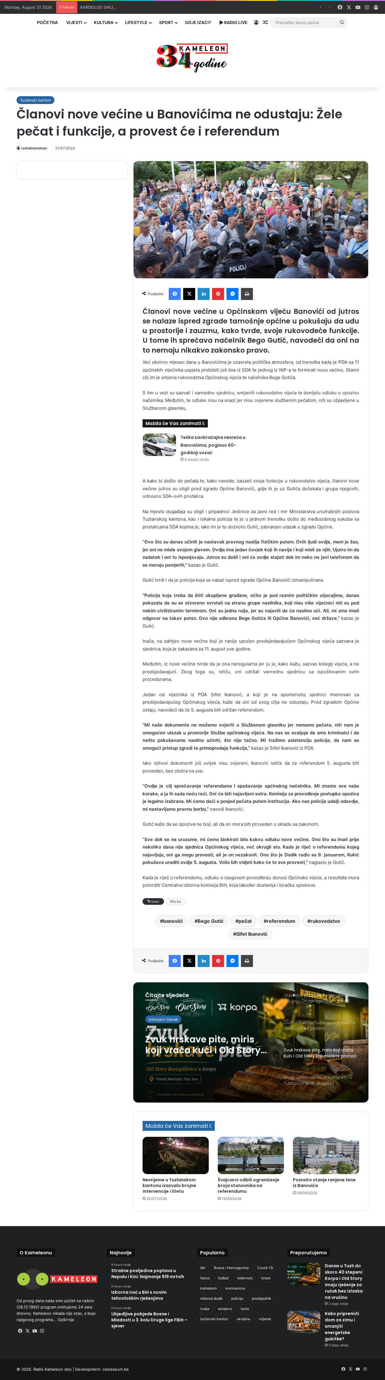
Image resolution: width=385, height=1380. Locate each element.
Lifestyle (136, 22)
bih (202, 1267)
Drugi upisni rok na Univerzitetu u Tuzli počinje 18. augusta (206, 1045)
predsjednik (261, 1298)
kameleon (208, 1288)
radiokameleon (34, 148)
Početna (47, 22)
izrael (265, 1278)
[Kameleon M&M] (192, 56)
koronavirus (235, 1288)
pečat (245, 921)
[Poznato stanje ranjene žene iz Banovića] (326, 1155)
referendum (281, 921)
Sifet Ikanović (251, 934)
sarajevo (225, 1308)
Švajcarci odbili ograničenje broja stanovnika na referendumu (248, 1185)
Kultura (103, 22)
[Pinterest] (218, 294)
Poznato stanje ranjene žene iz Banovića (324, 1183)
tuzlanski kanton (214, 1319)
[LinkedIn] (204, 294)
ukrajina (243, 1319)
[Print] (247, 294)
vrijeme (265, 1319)
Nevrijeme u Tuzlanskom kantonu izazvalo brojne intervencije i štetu (169, 1185)
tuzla (245, 1308)
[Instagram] (41, 1331)
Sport (166, 22)
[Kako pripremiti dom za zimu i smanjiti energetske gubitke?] (303, 1322)
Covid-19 (265, 1267)
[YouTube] (34, 1331)
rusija (204, 1308)
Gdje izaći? (198, 22)
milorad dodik (211, 1298)
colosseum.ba (115, 1369)
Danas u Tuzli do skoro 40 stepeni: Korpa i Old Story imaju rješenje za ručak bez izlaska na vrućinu (344, 1281)
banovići (173, 921)
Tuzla (153, 1019)
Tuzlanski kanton (35, 100)
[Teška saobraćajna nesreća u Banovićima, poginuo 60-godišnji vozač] (159, 444)
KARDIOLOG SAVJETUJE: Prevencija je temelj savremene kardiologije (144, 7)
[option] (250, 1042)
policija (237, 1298)
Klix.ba (175, 901)
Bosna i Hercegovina (231, 1267)
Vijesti (74, 22)
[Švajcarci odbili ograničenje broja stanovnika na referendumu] (251, 1155)
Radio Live (235, 22)
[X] (189, 294)
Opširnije (66, 1319)
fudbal (223, 1278)
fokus (205, 1278)
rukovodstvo (325, 921)
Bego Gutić (210, 921)
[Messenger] (232, 294)
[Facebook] (175, 294)
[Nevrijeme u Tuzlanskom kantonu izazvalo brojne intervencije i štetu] (176, 1155)
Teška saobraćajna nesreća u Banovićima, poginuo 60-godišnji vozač (212, 445)
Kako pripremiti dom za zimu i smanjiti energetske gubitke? (342, 1326)
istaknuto (245, 1278)
